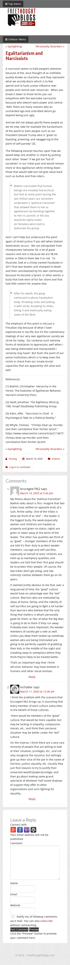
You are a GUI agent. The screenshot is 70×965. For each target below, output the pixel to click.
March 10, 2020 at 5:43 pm (36, 493)
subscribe (46, 921)
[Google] (20, 829)
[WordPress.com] (33, 829)
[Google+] (13, 829)
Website (15, 905)
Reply (32, 677)
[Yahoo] (27, 829)
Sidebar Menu (16, 39)
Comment (16, 843)
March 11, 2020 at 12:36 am (37, 691)
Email (13, 894)
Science (56, 458)
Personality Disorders (49, 46)
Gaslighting (15, 46)
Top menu (14, 4)
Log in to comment (19, 467)
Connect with (18, 824)
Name (14, 883)
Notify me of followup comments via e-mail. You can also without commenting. (33, 921)
